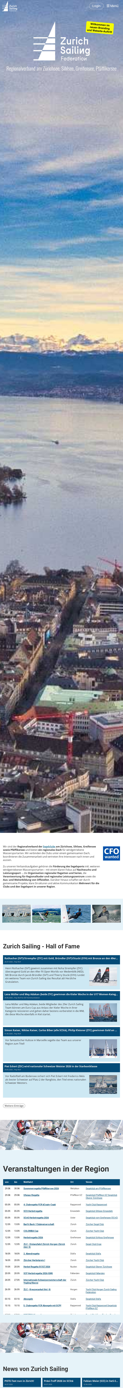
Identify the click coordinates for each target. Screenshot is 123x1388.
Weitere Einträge (14, 1105)
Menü (114, 6)
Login (96, 6)
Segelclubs (49, 846)
